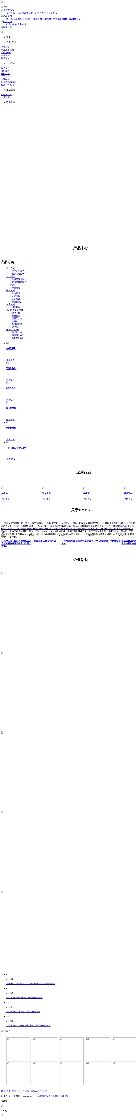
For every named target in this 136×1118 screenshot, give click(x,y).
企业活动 (7, 22)
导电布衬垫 (17, 324)
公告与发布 (11, 24)
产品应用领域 (21, 13)
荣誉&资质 (34, 13)
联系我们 (7, 27)
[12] (72, 1061)
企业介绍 (10, 13)
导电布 (15, 321)
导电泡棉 (16, 313)
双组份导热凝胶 (19, 282)
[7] (45, 1085)
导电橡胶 (16, 316)
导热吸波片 (17, 302)
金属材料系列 (75, 19)
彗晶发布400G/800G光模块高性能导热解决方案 (28, 1025)
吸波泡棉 (16, 296)
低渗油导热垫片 (19, 274)
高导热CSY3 (17, 338)
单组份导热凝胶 (19, 279)
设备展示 (52, 13)
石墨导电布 (17, 318)
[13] (45, 1061)
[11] (98, 1061)
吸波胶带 (16, 299)
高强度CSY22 (18, 335)
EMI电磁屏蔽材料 (60, 19)
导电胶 (15, 327)
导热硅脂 (16, 288)
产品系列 (7, 16)
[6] (72, 1085)
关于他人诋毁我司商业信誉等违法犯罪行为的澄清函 (30, 983)
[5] (98, 1085)
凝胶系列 (19, 19)
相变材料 (46, 19)
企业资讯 (22, 24)
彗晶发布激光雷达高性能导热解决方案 (24, 997)
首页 (5, 7)
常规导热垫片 (18, 271)
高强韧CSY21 (18, 332)
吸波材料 (37, 19)
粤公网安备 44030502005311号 (54, 1096)
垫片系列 (10, 19)
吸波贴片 (16, 293)
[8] (18, 1085)
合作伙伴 (43, 13)
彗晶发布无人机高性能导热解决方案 (23, 1011)
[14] (18, 1061)
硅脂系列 (28, 19)
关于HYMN (8, 10)
